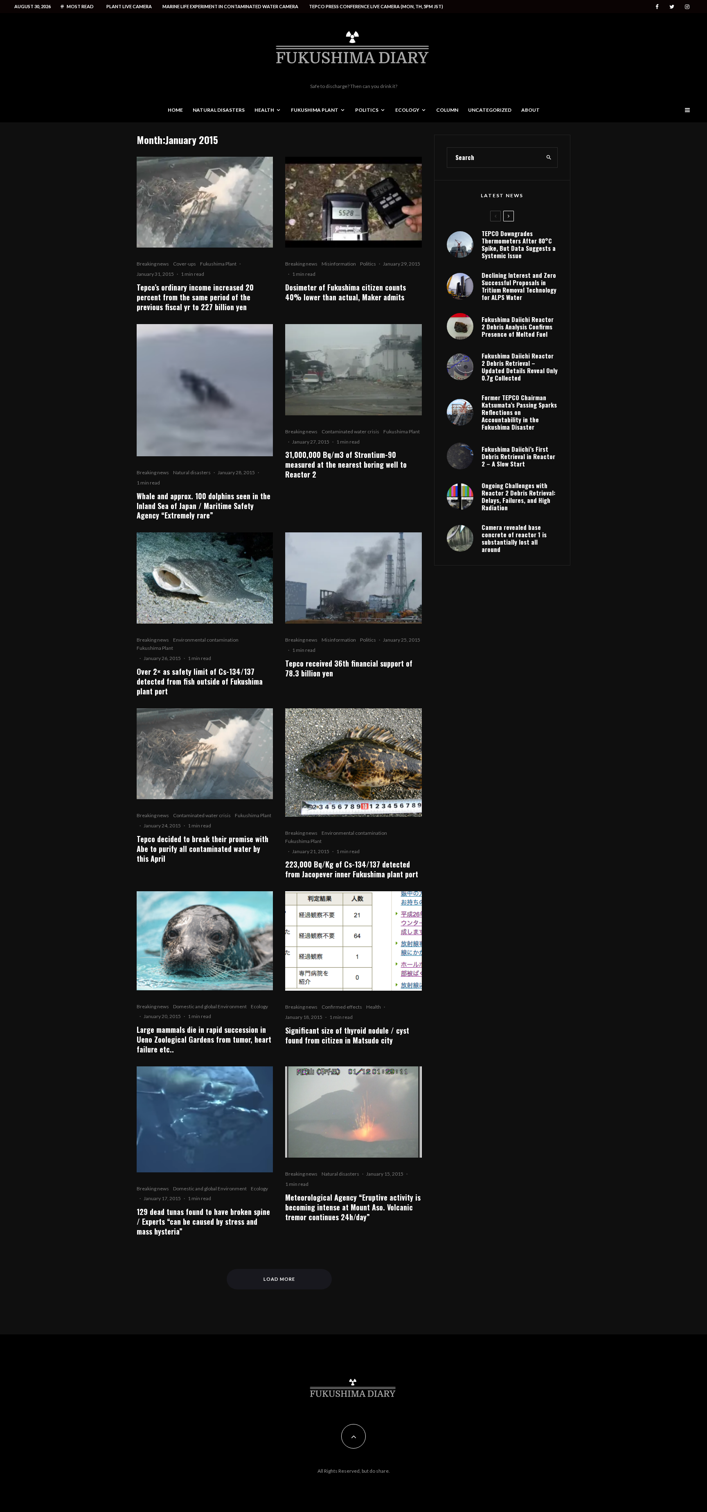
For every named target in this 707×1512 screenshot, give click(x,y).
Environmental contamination (206, 640)
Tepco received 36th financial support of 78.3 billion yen (348, 668)
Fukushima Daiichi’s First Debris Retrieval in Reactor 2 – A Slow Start (518, 456)
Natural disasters (219, 110)
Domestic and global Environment (210, 1006)
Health (264, 110)
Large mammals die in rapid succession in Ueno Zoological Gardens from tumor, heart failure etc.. (204, 1039)
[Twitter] (672, 6)
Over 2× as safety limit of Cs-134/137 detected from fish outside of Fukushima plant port (200, 681)
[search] (548, 157)
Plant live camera (129, 6)
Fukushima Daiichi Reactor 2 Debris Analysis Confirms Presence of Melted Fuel (518, 326)
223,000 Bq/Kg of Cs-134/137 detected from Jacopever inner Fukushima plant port (351, 869)
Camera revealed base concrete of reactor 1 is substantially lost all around (514, 538)
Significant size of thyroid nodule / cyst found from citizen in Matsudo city (347, 1035)
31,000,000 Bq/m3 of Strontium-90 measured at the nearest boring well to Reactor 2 (346, 464)
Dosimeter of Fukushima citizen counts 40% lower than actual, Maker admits (345, 292)
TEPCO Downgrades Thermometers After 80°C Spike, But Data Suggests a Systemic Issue (519, 244)
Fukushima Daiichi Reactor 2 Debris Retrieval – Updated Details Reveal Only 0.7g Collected (520, 366)
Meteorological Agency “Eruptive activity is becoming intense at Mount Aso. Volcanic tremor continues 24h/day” (353, 1207)
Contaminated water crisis (350, 431)
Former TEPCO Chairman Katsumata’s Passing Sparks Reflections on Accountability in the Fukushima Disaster (519, 412)
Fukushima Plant (314, 110)
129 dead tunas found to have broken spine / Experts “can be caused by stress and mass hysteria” (203, 1221)
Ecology (407, 110)
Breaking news (153, 264)
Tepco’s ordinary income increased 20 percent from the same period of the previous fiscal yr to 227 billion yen (195, 297)
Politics (366, 110)
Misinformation (339, 264)
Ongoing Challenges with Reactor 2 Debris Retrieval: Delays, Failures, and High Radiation (518, 496)
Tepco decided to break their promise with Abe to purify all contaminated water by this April (202, 848)
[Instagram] (687, 6)
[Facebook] (657, 6)
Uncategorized (489, 110)
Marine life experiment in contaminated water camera (230, 6)
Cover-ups (184, 264)
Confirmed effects (342, 1007)
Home (175, 110)
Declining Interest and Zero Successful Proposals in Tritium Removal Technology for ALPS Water (519, 286)
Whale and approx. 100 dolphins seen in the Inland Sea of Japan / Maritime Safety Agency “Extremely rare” (203, 506)
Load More (279, 1279)
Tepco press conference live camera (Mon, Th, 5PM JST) (376, 6)
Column (447, 110)
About (530, 110)
